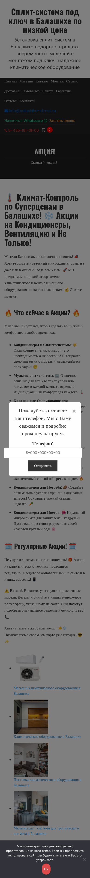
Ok (46, 869)
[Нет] (84, 859)
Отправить (42, 465)
